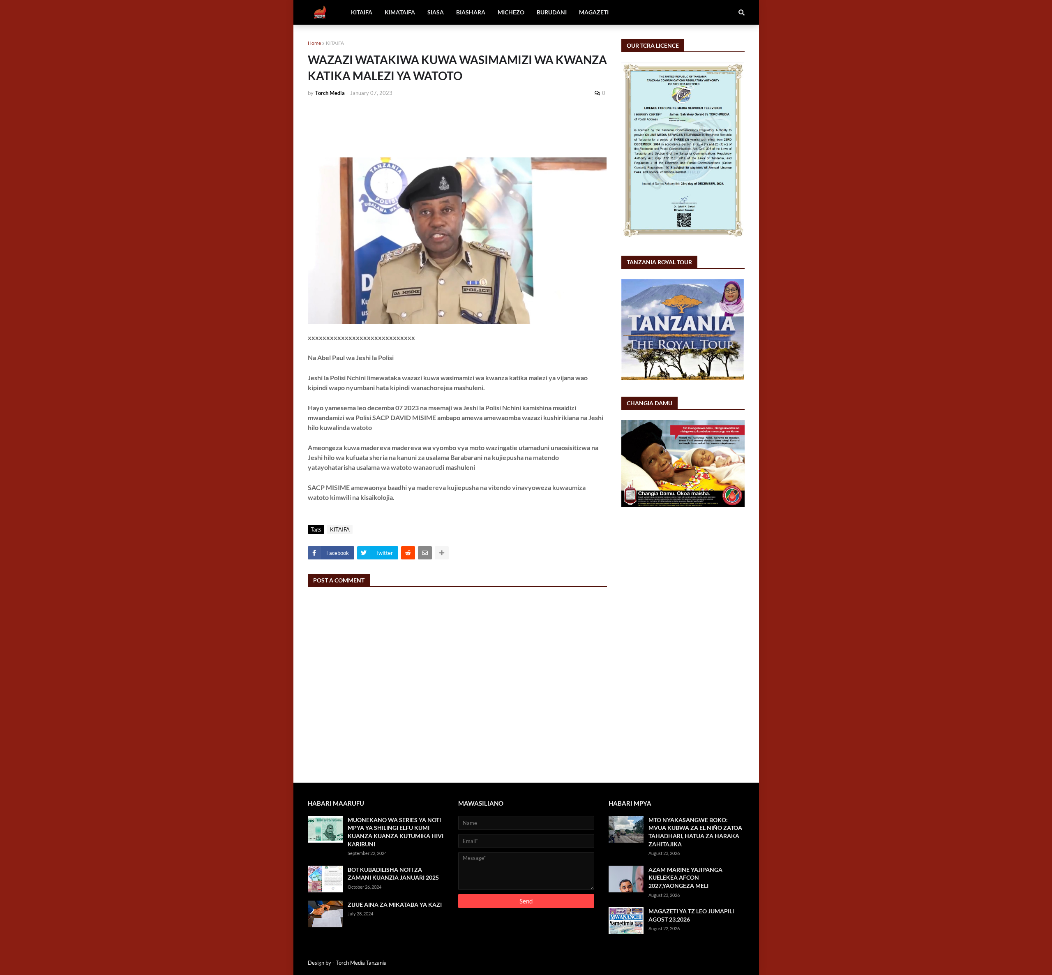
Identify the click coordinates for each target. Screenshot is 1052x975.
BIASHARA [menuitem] (470, 12)
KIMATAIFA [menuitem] (400, 12)
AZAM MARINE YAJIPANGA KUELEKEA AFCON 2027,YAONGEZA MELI (685, 877)
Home (314, 43)
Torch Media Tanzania (361, 962)
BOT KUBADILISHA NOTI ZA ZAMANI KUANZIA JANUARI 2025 (393, 873)
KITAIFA (335, 43)
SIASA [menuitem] (435, 12)
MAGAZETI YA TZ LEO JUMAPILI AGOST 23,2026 (691, 915)
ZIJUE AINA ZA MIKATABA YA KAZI (395, 904)
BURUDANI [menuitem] (552, 12)
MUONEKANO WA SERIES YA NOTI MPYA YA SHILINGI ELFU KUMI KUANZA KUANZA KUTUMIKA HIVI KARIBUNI (395, 832)
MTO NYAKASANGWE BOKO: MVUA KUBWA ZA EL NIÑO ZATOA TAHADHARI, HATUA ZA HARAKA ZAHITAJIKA (695, 832)
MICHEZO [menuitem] (511, 12)
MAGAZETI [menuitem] (594, 12)
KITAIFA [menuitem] (361, 12)
